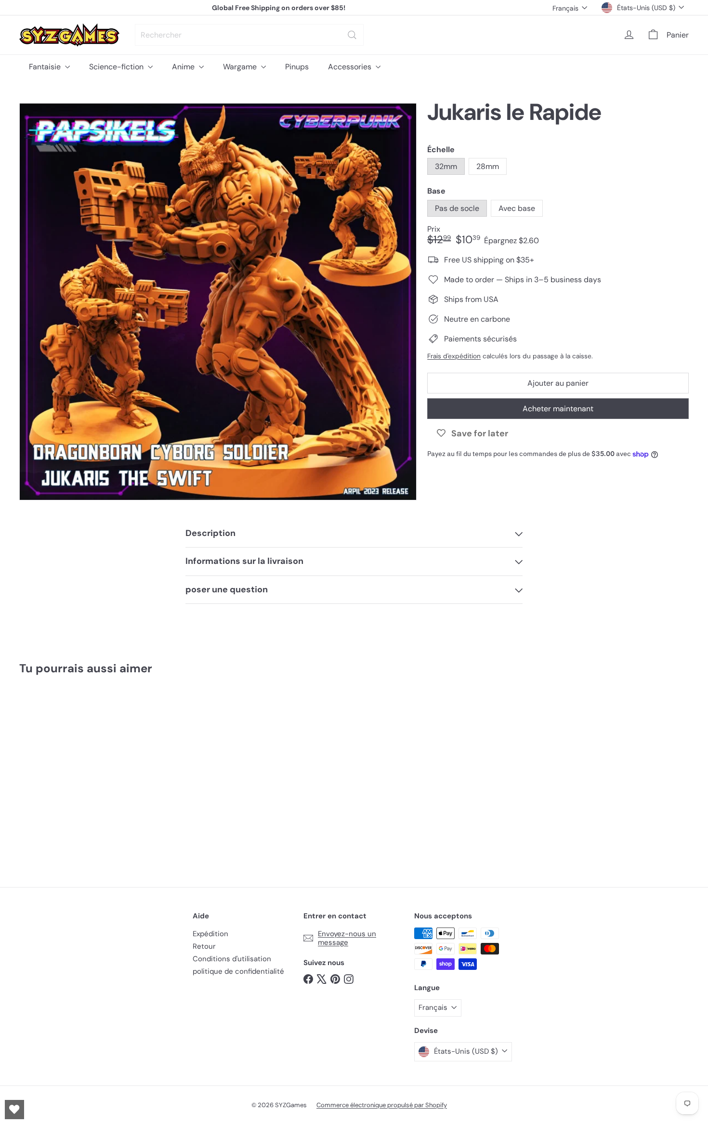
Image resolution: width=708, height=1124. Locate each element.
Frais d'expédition (454, 356)
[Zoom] (218, 302)
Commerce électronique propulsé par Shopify (381, 1105)
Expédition (210, 934)
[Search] (352, 35)
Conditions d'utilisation (232, 959)
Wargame (241, 67)
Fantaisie (46, 67)
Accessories (350, 67)
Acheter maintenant (558, 409)
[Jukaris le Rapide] (71, 774)
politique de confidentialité (238, 971)
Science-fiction (117, 67)
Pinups (297, 67)
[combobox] (249, 35)
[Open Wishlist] (14, 1109)
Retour (204, 946)
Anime (184, 67)
